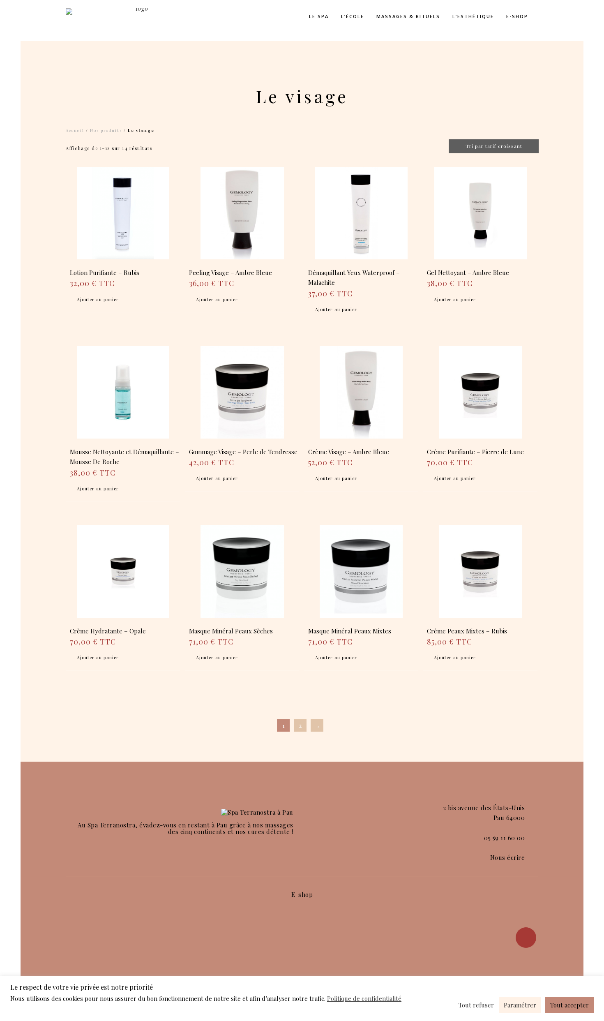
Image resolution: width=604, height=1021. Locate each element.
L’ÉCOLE (352, 16)
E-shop (517, 16)
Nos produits (106, 130)
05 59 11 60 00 (504, 838)
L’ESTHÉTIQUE (473, 16)
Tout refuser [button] (476, 1005)
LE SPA (319, 16)
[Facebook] (526, 937)
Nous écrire (507, 857)
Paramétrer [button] (520, 1005)
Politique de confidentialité (364, 998)
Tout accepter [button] (569, 1005)
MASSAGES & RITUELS (408, 16)
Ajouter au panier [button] (98, 299)
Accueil (75, 130)
